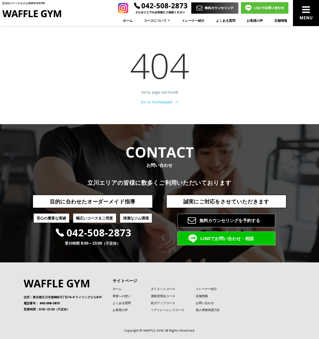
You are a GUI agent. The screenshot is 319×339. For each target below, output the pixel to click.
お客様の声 (255, 20)
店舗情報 (280, 20)
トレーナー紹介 (193, 20)
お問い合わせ (205, 303)
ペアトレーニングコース (167, 310)
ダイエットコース (163, 289)
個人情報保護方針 (208, 310)
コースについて (155, 20)
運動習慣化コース (163, 296)
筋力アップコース (163, 303)
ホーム (128, 20)
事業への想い (122, 296)
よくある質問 (225, 20)
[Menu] (306, 10)
